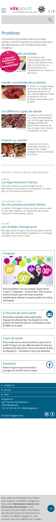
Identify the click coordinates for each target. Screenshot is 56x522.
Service (7, 389)
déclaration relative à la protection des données (20, 505)
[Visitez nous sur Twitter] (47, 414)
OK (51, 508)
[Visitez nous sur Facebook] (52, 414)
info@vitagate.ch (30, 408)
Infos (6, 394)
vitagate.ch (9, 385)
